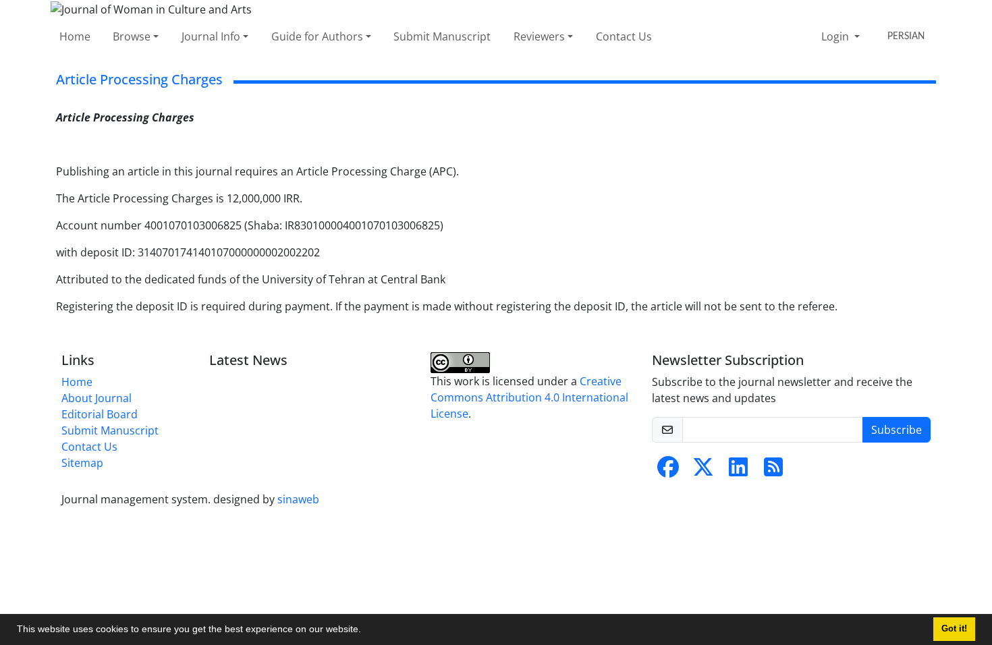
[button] (366, 631)
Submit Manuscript (442, 36)
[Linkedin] (738, 471)
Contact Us (624, 36)
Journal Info (211, 36)
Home (74, 36)
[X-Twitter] (703, 471)
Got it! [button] (954, 629)
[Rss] (773, 471)
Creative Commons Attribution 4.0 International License (529, 397)
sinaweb (298, 499)
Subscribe (896, 429)
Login (836, 36)
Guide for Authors (317, 36)
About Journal (96, 398)
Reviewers (539, 36)
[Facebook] (668, 471)
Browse (131, 36)
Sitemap (82, 462)
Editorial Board (99, 414)
